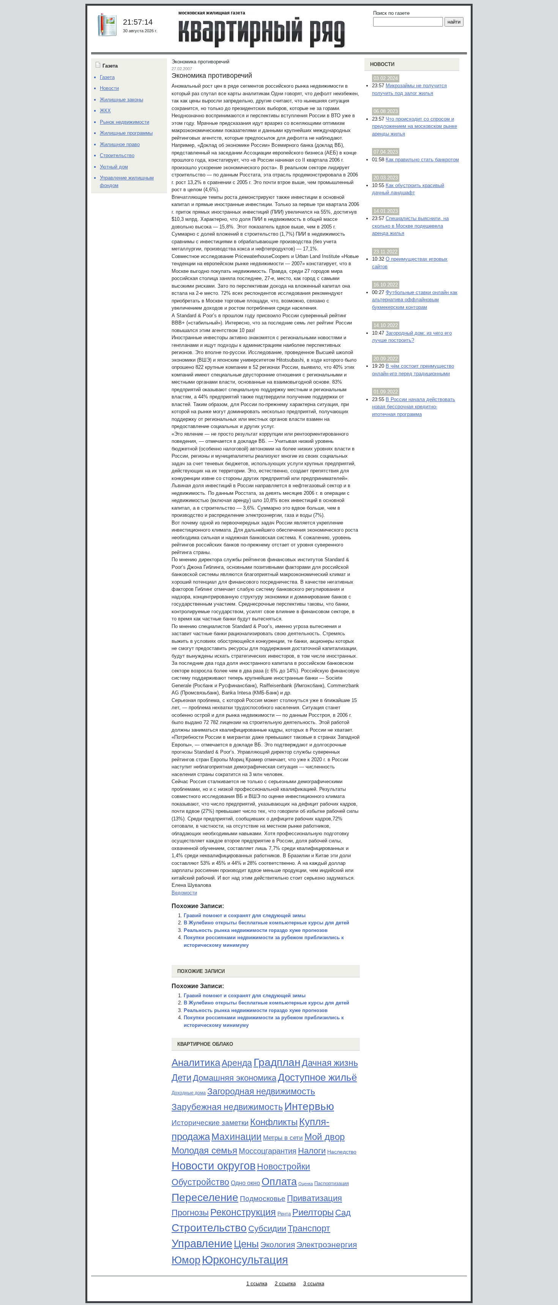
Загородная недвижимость (261, 1091)
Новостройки (283, 1166)
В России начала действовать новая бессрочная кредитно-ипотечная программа (413, 407)
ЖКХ (105, 110)
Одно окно (245, 1183)
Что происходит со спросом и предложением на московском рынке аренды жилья (414, 126)
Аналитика (196, 1062)
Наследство (341, 1152)
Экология (277, 1244)
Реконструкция (243, 1212)
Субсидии (267, 1228)
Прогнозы (190, 1212)
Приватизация (314, 1198)
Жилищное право (120, 144)
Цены (246, 1244)
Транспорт (309, 1228)
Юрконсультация (245, 1260)
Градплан (277, 1062)
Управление (202, 1243)
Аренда (237, 1063)
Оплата (279, 1181)
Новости (382, 64)
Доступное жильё (317, 1077)
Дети (181, 1077)
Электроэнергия (326, 1244)
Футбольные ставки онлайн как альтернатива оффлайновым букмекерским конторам (414, 300)
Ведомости (184, 893)
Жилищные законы (121, 99)
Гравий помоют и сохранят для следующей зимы (245, 915)
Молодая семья (204, 1150)
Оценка (305, 1183)
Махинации (236, 1137)
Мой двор (324, 1137)
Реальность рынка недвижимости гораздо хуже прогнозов (256, 930)
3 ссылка (313, 1283)
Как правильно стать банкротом (422, 159)
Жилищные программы (126, 133)
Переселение (205, 1197)
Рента (284, 1214)
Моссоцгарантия (267, 1151)
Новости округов (213, 1165)
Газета (107, 77)
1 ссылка (256, 1283)
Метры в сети (283, 1137)
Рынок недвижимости (124, 122)
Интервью (309, 1106)
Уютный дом (114, 167)
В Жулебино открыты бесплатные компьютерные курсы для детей (266, 923)
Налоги (312, 1150)
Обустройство (200, 1182)
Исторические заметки (210, 1123)
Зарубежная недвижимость (227, 1107)
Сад (343, 1212)
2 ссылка (285, 1283)
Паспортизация (331, 1183)
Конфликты (274, 1122)
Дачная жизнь (330, 1063)
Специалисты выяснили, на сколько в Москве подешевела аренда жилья (410, 226)
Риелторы (313, 1212)
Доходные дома (189, 1093)
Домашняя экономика (234, 1078)
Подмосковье (262, 1199)
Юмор (186, 1260)
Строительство (209, 1228)
